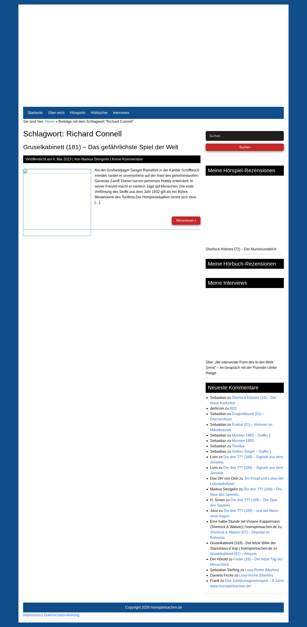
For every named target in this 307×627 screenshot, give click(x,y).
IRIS (233, 408)
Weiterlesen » (188, 221)
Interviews (121, 113)
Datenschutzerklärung (61, 615)
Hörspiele (77, 113)
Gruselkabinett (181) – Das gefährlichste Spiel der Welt (100, 147)
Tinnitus (238, 446)
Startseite (35, 113)
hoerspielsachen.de (166, 607)
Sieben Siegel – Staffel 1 (251, 451)
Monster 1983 (243, 441)
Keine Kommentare (127, 159)
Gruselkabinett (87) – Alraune (233, 554)
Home (50, 121)
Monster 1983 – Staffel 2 (251, 435)
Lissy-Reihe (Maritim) (262, 570)
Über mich (56, 113)
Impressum (32, 615)
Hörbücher (99, 113)
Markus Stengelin (95, 159)
